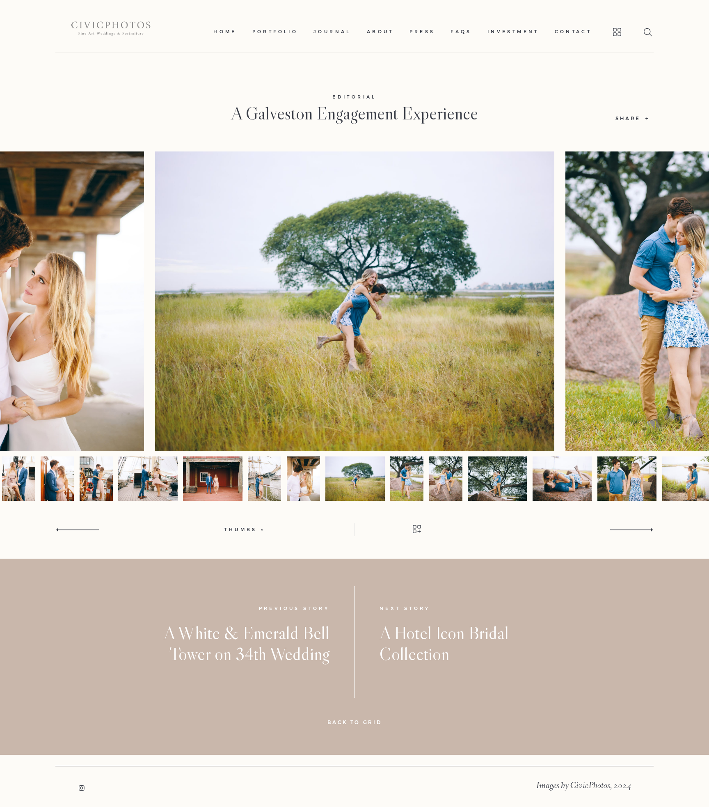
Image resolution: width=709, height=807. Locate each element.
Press (422, 31)
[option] (355, 301)
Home (225, 31)
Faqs (461, 31)
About (380, 31)
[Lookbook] (607, 32)
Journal (332, 31)
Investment (513, 31)
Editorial (354, 97)
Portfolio (275, 31)
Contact (573, 31)
